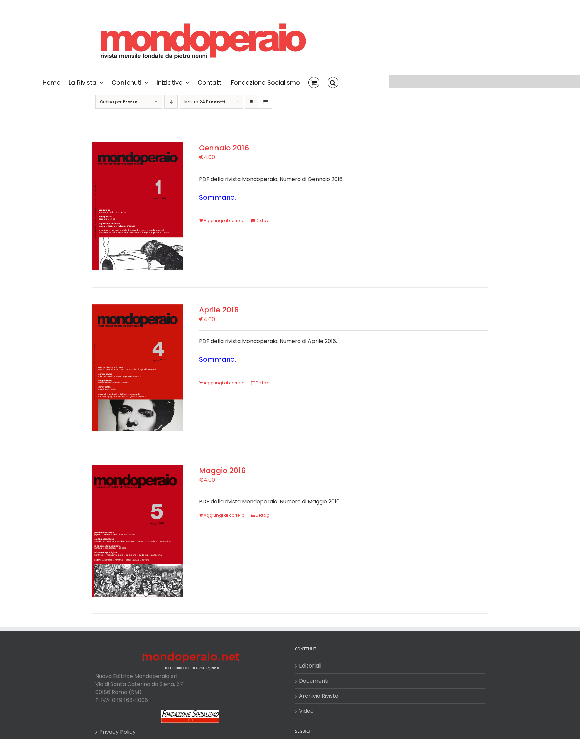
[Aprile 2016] (137, 367)
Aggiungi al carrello (224, 221)
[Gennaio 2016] (137, 206)
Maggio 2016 (222, 470)
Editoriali (310, 666)
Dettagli (264, 221)
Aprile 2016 (219, 310)
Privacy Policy (117, 732)
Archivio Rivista (318, 696)
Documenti (313, 681)
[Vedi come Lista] (265, 101)
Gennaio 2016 (224, 148)
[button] (333, 82)
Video (306, 711)
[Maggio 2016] (137, 531)
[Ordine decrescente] (171, 102)
